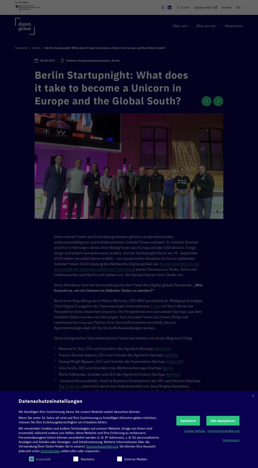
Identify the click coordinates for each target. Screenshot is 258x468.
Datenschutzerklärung (102, 446)
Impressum (231, 440)
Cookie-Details (194, 431)
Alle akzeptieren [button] (222, 421)
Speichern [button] (188, 421)
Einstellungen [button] (50, 451)
